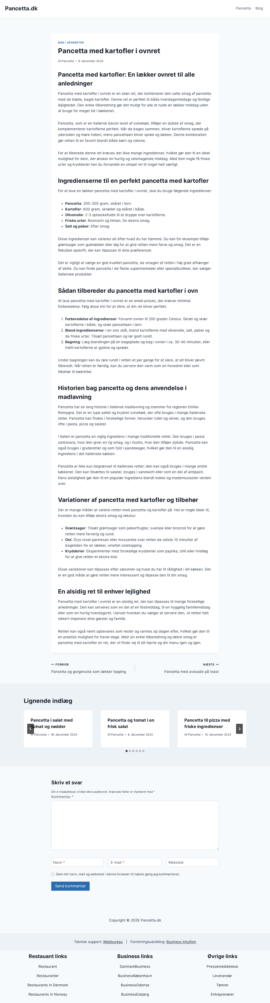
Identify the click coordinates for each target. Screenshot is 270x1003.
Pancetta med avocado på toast (191, 668)
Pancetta (243, 8)
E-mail (117, 862)
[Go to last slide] (30, 729)
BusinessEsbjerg (135, 994)
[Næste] (239, 729)
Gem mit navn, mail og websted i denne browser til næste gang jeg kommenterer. (118, 874)
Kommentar (62, 797)
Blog (259, 8)
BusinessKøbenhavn (135, 976)
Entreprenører (222, 994)
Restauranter (48, 976)
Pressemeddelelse (222, 966)
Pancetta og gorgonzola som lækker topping (88, 668)
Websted (176, 862)
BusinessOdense (135, 985)
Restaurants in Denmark (47, 985)
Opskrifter (75, 42)
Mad (61, 42)
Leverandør (222, 976)
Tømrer (222, 985)
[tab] (127, 751)
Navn (59, 862)
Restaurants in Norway (47, 994)
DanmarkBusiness (135, 966)
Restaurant (47, 966)
